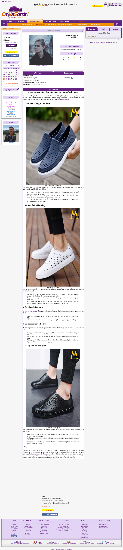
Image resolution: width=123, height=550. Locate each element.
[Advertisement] (78, 12)
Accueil (14, 524)
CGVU (14, 530)
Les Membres (34, 21)
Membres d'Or (82, 24)
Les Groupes (51, 21)
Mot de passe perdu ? (11, 42)
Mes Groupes (64, 526)
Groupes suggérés (63, 527)
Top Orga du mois (11, 90)
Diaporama (28, 529)
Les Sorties (19, 21)
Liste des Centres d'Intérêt (64, 529)
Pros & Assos (14, 526)
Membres (91, 29)
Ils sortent (60, 24)
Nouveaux (70, 24)
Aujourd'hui (28, 526)
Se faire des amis (26, 24)
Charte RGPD (14, 529)
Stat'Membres (95, 24)
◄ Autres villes (6, 1)
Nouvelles (28, 532)
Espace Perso (64, 21)
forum (120, 40)
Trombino (50, 24)
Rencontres (84, 534)
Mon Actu (84, 527)
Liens (13, 533)
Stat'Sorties (28, 534)
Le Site (9, 21)
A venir (28, 524)
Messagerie (84, 526)
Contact (13, 534)
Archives (28, 533)
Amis (103, 29)
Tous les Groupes (64, 524)
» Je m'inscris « (97, 5)
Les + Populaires (28, 527)
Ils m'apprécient (103, 527)
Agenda (84, 529)
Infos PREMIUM (103, 524)
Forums (13, 527)
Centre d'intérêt (63, 530)
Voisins (115, 29)
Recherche (40, 24)
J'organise (84, 530)
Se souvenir (12, 49)
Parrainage (84, 524)
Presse (14, 532)
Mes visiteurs (103, 526)
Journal (84, 532)
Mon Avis (84, 533)
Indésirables (84, 537)
